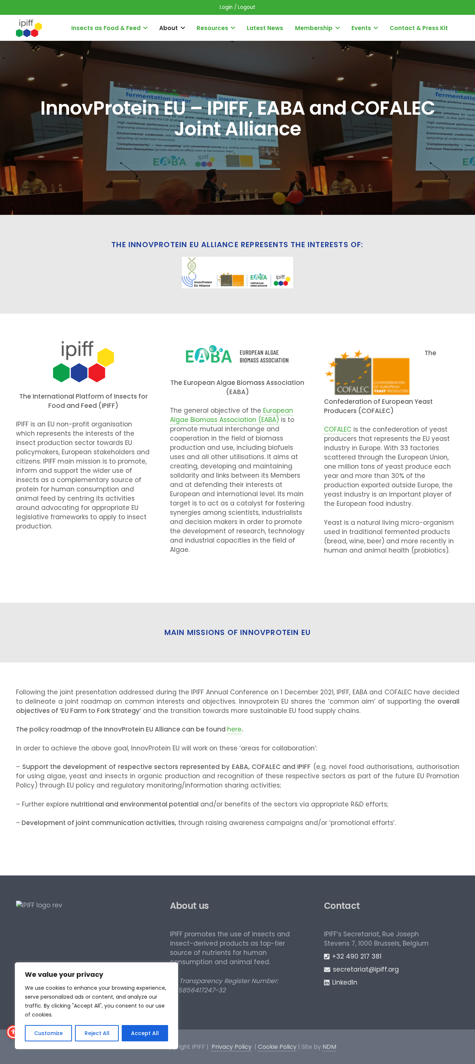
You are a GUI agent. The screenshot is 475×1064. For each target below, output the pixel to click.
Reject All (97, 1033)
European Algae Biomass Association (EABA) (231, 415)
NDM (329, 1046)
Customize (48, 1033)
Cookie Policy (277, 1046)
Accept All (145, 1033)
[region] (96, 1005)
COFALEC (337, 429)
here (234, 729)
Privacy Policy (232, 1046)
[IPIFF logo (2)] (29, 28)
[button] (145, 27)
